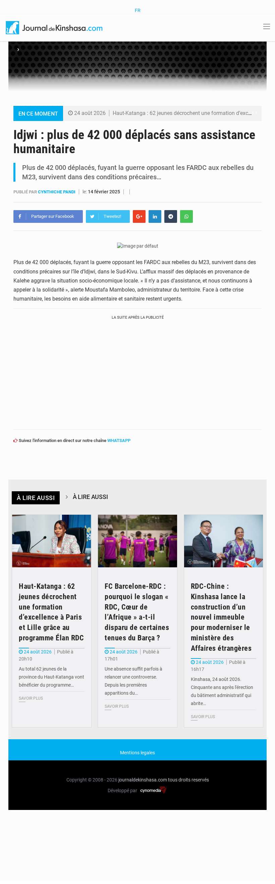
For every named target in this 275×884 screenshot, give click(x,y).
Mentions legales (137, 752)
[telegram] (170, 216)
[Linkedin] (155, 216)
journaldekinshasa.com (142, 779)
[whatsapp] (186, 216)
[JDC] (54, 27)
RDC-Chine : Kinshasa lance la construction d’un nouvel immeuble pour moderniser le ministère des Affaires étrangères (221, 617)
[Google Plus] (139, 216)
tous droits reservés (188, 779)
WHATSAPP (118, 440)
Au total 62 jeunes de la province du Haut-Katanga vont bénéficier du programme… (51, 677)
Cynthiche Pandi (57, 191)
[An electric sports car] (51, 541)
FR (138, 10)
